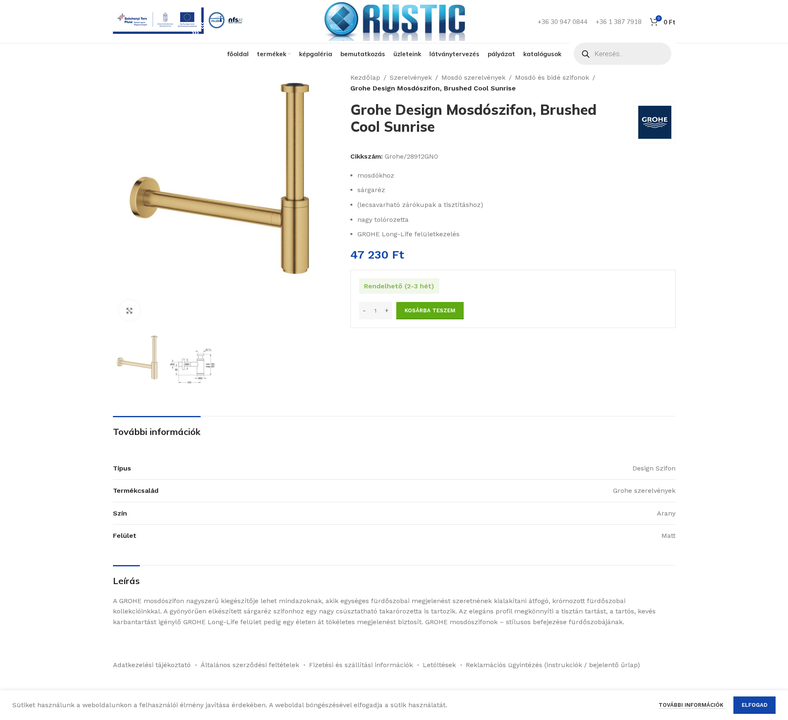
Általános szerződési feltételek (250, 665)
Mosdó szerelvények (473, 77)
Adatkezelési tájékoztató (152, 665)
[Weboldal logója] (394, 21)
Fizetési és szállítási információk (361, 665)
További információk (692, 705)
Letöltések (439, 665)
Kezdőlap (365, 77)
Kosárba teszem (430, 310)
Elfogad (754, 705)
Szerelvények (411, 77)
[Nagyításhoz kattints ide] (129, 310)
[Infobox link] (179, 21)
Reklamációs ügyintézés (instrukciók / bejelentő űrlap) (553, 665)
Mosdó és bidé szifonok (552, 77)
